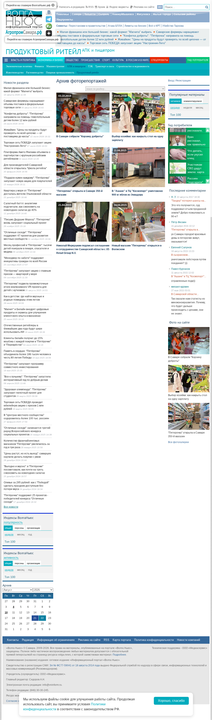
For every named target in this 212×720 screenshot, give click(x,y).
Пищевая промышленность (60, 72)
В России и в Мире (137, 60)
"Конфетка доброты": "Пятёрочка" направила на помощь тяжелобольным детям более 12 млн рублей (27, 117)
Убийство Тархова (173, 25)
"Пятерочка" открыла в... (185, 229)
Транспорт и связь (104, 66)
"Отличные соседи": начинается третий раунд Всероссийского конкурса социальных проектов (27, 431)
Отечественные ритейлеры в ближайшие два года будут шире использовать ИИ (23, 328)
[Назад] (208, 130)
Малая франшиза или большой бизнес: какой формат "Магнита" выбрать (106, 31)
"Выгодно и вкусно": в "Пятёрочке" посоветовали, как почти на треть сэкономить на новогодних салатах (24, 469)
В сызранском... (180, 254)
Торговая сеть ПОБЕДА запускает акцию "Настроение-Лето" (128, 43)
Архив (101, 7)
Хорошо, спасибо (171, 700)
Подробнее (119, 654)
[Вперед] (208, 181)
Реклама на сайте (144, 7)
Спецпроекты (159, 60)
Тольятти (89, 14)
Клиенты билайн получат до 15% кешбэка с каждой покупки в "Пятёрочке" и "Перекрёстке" (27, 341)
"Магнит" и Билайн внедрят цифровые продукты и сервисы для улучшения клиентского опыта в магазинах (26, 312)
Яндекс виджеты (119, 7)
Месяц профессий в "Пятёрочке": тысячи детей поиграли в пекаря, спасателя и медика (28, 248)
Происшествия (90, 60)
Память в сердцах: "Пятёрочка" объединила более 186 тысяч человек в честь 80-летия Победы (27, 354)
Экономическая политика (19, 66)
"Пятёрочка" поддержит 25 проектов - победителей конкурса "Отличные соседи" (26, 498)
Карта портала (122, 639)
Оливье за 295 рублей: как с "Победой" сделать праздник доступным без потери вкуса (26, 486)
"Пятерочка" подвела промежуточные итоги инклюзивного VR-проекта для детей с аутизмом (26, 287)
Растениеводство (34, 72)
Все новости (11, 506)
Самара (76, 14)
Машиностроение (55, 66)
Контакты (13, 639)
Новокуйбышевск (123, 14)
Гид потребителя (197, 60)
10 (6, 612)
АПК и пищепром (98, 50)
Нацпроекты (65, 19)
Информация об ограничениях (56, 639)
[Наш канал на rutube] (49, 26)
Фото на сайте (179, 322)
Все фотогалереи (178, 442)
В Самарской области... (185, 294)
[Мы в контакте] (49, 12)
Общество (72, 60)
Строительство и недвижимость (133, 66)
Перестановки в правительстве (87, 25)
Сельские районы (185, 14)
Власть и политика (23, 60)
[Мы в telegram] (49, 19)
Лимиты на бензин (135, 25)
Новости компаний (188, 639)
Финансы (39, 66)
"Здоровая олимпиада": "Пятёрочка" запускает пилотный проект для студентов (25, 393)
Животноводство (15, 72)
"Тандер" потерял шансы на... (188, 200)
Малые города (162, 14)
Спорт (106, 60)
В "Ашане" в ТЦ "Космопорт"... (188, 276)
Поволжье (62, 14)
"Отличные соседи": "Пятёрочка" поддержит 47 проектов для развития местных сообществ (26, 235)
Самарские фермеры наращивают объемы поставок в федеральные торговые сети (24, 104)
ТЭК (90, 66)
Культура (118, 60)
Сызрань (103, 14)
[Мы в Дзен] (49, 33)
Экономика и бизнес (50, 60)
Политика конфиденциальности (154, 639)
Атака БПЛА (115, 25)
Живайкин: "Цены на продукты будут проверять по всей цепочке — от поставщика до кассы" (25, 133)
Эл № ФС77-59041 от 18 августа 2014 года (74, 665)
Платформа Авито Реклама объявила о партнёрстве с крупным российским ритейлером (27, 155)
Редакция (28, 639)
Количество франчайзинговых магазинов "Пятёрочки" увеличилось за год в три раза (27, 444)
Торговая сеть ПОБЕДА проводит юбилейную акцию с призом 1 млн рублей (24, 405)
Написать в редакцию (71, 7)
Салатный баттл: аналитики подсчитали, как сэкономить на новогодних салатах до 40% (22, 206)
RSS (91, 7)
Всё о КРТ (154, 25)
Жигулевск (143, 14)
